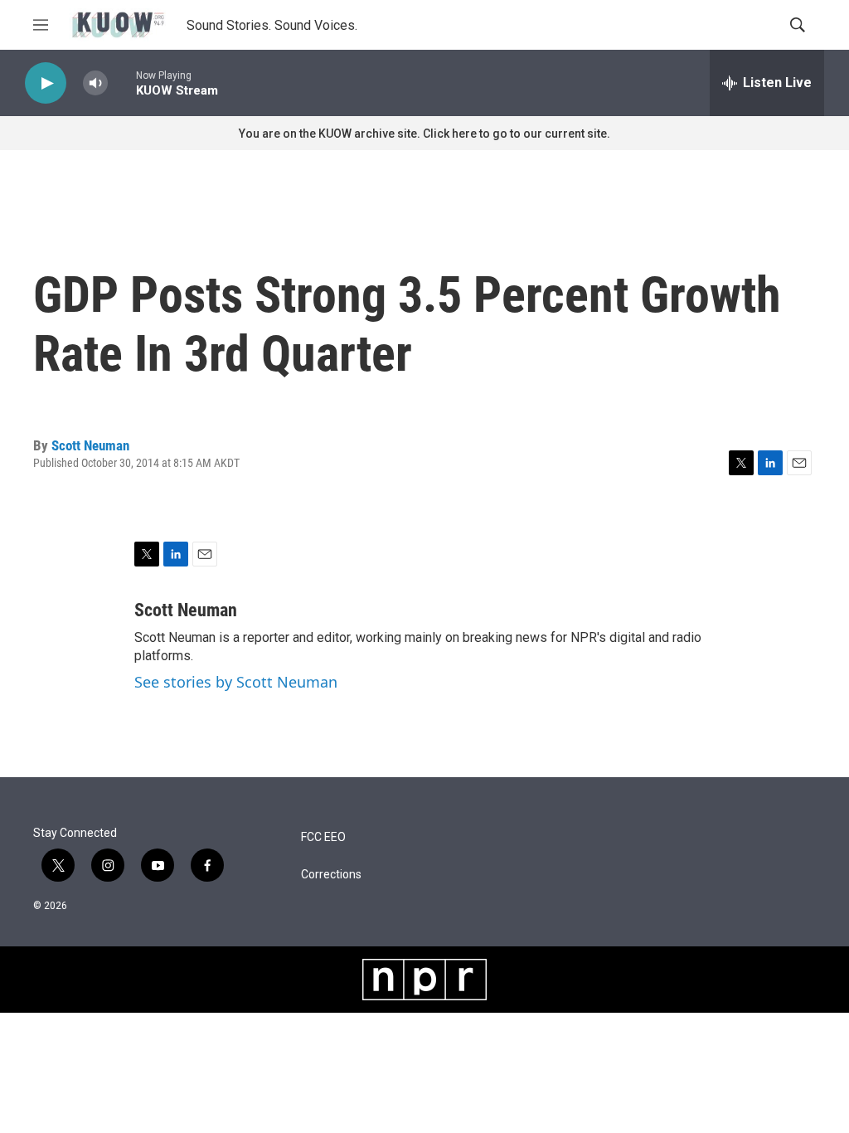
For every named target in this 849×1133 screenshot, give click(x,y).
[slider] (121, 82)
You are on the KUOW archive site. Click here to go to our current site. (424, 133)
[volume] (95, 83)
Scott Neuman (90, 445)
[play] (45, 83)
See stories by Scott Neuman (235, 682)
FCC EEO (323, 837)
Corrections (331, 874)
